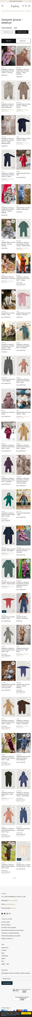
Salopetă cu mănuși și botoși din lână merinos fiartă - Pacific (8, 514)
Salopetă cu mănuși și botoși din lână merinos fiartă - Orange (23, 278)
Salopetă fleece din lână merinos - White (23, 413)
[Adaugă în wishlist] (13, 64)
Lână (15, 27)
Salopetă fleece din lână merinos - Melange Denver (23, 105)
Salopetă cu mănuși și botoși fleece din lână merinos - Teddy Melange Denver (7, 347)
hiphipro (13, 908)
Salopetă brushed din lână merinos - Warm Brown (22, 650)
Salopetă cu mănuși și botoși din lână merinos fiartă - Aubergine (8, 480)
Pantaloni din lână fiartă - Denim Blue (23, 829)
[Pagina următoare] (18, 878)
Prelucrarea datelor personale (10, 936)
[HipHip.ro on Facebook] (4, 913)
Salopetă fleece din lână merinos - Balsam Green (8, 582)
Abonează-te (7, 983)
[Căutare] (23, 6)
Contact (3, 950)
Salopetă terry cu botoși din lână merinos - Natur (23, 865)
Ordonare (23, 41)
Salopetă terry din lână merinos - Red (7, 617)
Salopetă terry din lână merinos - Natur (7, 313)
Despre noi (4, 947)
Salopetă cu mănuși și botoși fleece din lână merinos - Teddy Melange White (7, 141)
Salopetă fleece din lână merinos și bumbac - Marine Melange (23, 758)
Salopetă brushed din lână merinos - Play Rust (8, 277)
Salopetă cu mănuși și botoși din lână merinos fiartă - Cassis (8, 446)
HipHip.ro (8, 1008)
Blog (2, 953)
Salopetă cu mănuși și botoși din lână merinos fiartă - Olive (8, 866)
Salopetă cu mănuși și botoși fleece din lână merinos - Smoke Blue (22, 794)
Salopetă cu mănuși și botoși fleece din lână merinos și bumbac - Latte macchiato (22, 481)
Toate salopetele (6, 27)
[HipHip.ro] (15, 6)
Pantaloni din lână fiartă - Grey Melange (8, 379)
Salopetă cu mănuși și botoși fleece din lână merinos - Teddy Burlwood (22, 72)
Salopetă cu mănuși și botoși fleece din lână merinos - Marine (7, 175)
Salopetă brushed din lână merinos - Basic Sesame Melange (7, 105)
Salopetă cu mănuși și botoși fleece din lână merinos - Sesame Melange (7, 210)
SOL (2, 961)
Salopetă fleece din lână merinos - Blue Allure (23, 208)
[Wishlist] (26, 6)
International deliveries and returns (12, 930)
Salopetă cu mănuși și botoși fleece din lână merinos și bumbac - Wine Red (22, 584)
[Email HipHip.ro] (2, 913)
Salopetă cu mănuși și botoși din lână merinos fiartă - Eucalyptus (23, 346)
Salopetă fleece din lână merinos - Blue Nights (8, 549)
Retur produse (5, 925)
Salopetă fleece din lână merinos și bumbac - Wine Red (23, 550)
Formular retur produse (8, 927)
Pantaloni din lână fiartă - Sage (23, 513)
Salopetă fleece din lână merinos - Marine (23, 139)
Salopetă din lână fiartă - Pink (23, 174)
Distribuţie (4, 956)
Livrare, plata (5, 922)
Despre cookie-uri (7, 938)
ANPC (3, 958)
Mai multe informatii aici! (11, 1015)
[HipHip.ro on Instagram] (7, 913)
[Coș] (29, 6)
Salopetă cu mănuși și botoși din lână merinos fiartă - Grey (8, 650)
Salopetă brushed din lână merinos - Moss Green (7, 794)
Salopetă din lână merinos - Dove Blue (22, 617)
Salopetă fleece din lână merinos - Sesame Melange (8, 244)
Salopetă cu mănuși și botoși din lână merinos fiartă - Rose (23, 380)
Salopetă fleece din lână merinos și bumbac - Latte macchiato (8, 686)
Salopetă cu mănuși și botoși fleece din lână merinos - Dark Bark (22, 722)
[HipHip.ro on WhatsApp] (9, 913)
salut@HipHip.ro (10, 904)
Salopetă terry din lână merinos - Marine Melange (22, 686)
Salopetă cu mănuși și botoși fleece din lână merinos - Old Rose (7, 71)
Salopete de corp (8, 32)
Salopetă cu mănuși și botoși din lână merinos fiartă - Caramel (23, 446)
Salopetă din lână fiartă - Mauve (8, 413)
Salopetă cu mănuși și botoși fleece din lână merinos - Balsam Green (23, 244)
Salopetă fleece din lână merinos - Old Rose (23, 313)
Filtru (9, 41)
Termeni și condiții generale (10, 933)
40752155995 (13, 900)
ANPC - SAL (5, 964)
